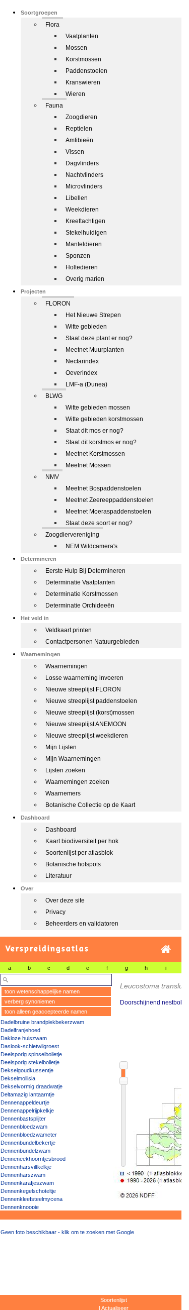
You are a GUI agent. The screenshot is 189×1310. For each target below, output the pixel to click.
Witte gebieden (86, 326)
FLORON (58, 303)
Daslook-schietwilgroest (30, 1046)
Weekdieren (82, 209)
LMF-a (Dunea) (86, 384)
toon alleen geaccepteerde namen (46, 1012)
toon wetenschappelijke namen (42, 991)
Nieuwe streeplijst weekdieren (86, 735)
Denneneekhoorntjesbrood (33, 1159)
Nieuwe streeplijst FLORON (83, 689)
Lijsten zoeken (65, 770)
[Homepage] (166, 949)
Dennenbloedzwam (24, 1127)
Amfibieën (79, 140)
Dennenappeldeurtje (25, 1102)
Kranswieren (83, 82)
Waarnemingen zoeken (77, 781)
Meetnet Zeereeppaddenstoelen (110, 499)
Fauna (54, 105)
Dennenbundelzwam (25, 1151)
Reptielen (79, 128)
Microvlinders (84, 186)
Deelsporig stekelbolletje (30, 1062)
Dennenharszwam (23, 1175)
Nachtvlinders (84, 174)
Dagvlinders (82, 163)
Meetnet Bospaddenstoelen (103, 488)
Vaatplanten (82, 36)
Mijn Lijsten (61, 747)
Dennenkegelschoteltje (28, 1191)
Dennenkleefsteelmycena (31, 1199)
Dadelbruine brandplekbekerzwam (42, 1022)
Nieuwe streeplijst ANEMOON (86, 724)
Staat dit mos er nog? (94, 430)
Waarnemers (63, 793)
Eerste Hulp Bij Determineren (85, 570)
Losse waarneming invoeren (84, 677)
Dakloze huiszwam (24, 1038)
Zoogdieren (81, 117)
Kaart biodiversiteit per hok (81, 841)
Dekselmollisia (18, 1078)
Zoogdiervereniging (72, 534)
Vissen (75, 151)
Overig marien (85, 278)
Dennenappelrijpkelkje (27, 1110)
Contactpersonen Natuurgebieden (92, 641)
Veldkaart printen (68, 630)
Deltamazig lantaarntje (27, 1094)
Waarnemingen (66, 666)
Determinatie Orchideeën (79, 605)
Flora (52, 24)
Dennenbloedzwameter (29, 1135)
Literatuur (58, 875)
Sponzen (78, 255)
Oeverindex (81, 372)
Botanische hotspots (73, 864)
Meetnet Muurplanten (95, 349)
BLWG (53, 395)
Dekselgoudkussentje (27, 1070)
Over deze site (65, 900)
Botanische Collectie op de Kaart (90, 805)
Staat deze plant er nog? (99, 338)
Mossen (76, 47)
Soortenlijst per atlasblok (79, 852)
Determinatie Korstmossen (81, 593)
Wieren (75, 93)
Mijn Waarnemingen (73, 758)
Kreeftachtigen (85, 221)
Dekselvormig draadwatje (31, 1086)
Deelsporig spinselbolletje (31, 1054)
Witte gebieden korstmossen (104, 419)
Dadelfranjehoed (20, 1030)
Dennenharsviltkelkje (26, 1167)
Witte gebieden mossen (98, 407)
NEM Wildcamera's (91, 546)
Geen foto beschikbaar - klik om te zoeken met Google (67, 1232)
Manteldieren (84, 244)
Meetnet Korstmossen (95, 453)
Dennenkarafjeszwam (27, 1183)
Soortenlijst (113, 1300)
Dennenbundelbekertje (28, 1143)
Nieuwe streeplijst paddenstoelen (91, 700)
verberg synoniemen (30, 1001)
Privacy (55, 912)
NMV (52, 476)
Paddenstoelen (86, 70)
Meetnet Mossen (88, 465)
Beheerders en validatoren (81, 923)
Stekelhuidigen (86, 232)
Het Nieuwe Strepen (93, 315)
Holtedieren (82, 267)
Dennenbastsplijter (23, 1119)
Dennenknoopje (20, 1207)
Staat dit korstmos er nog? (101, 442)
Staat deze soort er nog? (99, 523)
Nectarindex (82, 361)
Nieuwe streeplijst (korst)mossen (90, 712)
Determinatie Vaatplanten (80, 582)
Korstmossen (83, 59)
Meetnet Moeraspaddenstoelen (108, 511)
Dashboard (60, 829)
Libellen (77, 197)
